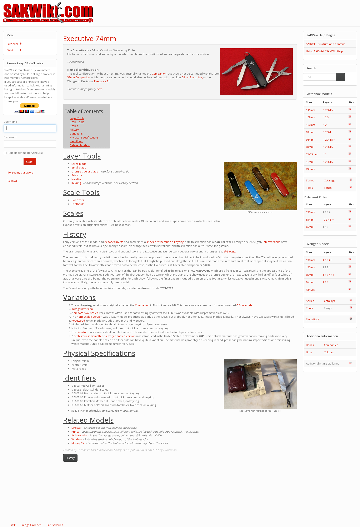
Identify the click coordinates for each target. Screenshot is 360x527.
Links (309, 352)
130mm (310, 212)
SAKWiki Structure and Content (325, 44)
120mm (310, 267)
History (70, 458)
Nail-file (76, 179)
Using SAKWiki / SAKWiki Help (324, 51)
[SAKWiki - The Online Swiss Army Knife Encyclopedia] (46, 13)
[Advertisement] (284, 9)
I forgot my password (20, 172)
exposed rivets (113, 242)
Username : (11, 122)
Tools (309, 188)
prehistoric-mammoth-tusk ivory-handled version (105, 336)
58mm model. (245, 305)
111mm (310, 110)
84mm (310, 147)
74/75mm (312, 154)
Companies (331, 345)
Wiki (13, 525)
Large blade (78, 164)
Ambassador (79, 435)
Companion (142, 305)
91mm (310, 139)
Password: (10, 137)
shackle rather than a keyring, (165, 242)
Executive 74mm (89, 38)
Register (12, 180)
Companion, (159, 73)
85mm (310, 219)
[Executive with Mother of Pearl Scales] (260, 384)
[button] (283, 35)
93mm (310, 132)
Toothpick (77, 204)
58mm (310, 162)
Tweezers (77, 200)
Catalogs (329, 180)
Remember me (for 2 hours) (25, 153)
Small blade (78, 167)
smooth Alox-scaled (86, 313)
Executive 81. (102, 81)
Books (310, 345)
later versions (271, 242)
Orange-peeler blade (84, 171)
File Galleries (54, 525)
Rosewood (78, 320)
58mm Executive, (192, 77)
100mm (310, 125)
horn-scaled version (89, 316)
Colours (329, 352)
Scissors (76, 175)
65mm (310, 227)
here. (99, 89)
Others (310, 169)
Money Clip (78, 443)
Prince (75, 431)
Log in (30, 161)
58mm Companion (78, 77)
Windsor (76, 439)
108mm (310, 117)
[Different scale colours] (260, 186)
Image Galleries (31, 525)
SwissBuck (312, 319)
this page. (230, 251)
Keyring (76, 183)
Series (310, 180)
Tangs (328, 188)
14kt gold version (82, 309)
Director (82, 332)
